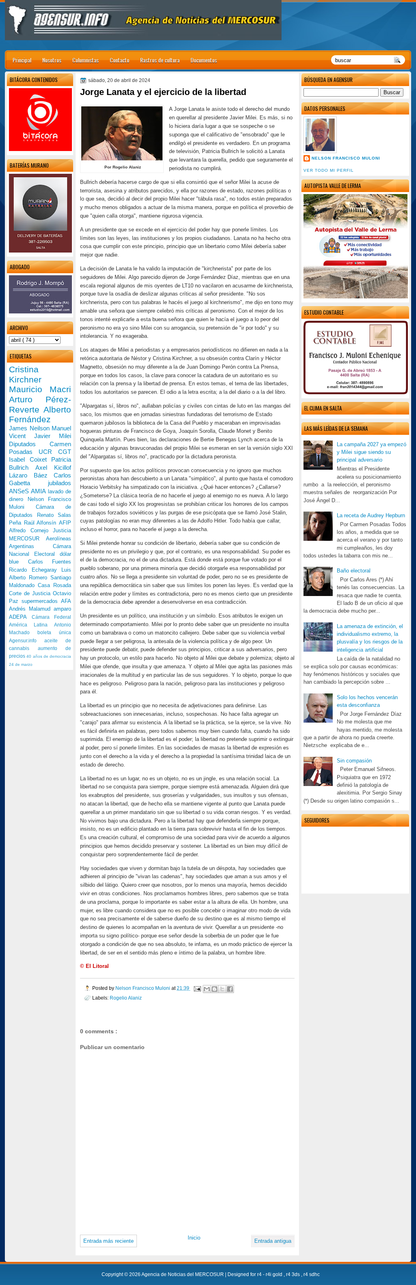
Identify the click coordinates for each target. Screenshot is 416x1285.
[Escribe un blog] (214, 989)
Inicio (194, 1238)
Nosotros (51, 60)
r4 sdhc (311, 1274)
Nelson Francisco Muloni (346, 158)
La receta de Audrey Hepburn (371, 515)
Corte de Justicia (31, 593)
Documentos (204, 60)
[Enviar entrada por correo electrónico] (197, 988)
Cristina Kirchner (25, 374)
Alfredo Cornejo (31, 530)
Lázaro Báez (31, 475)
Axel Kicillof (53, 467)
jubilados (59, 482)
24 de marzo (20, 664)
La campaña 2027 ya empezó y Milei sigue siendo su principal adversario (371, 452)
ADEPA (20, 617)
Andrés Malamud (31, 609)
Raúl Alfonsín (41, 523)
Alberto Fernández (40, 414)
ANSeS (20, 491)
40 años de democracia (48, 656)
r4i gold (275, 1274)
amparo (62, 609)
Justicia (62, 530)
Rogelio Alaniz (126, 997)
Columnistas (85, 60)
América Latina (31, 624)
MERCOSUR (27, 539)
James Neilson (30, 428)
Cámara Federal (52, 617)
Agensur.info (26, 640)
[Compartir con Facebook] (230, 989)
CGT (64, 451)
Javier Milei (52, 435)
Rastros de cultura (160, 60)
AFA (66, 601)
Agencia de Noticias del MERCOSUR (183, 1274)
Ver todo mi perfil (328, 170)
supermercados (41, 601)
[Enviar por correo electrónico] (207, 989)
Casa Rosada (54, 585)
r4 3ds (293, 1274)
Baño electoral (353, 571)
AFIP (65, 523)
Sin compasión (354, 761)
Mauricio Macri (40, 389)
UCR (48, 451)
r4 (260, 1274)
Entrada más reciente (108, 1241)
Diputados (29, 444)
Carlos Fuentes (50, 562)
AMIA (39, 491)
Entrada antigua (272, 1241)
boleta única (54, 632)
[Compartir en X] (222, 989)
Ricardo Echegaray (35, 570)
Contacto (119, 60)
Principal (22, 60)
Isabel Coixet (30, 459)
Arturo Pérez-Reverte (40, 404)
